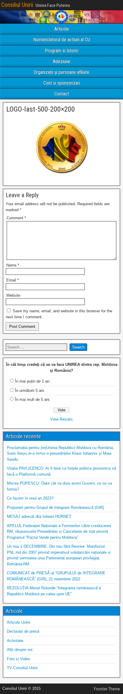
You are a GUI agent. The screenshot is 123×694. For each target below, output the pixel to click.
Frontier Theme (107, 689)
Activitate (15, 640)
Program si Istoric (62, 51)
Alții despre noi (20, 649)
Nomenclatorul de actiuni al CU (61, 39)
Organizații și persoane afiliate (61, 72)
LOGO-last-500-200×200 (40, 109)
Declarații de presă (23, 631)
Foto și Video (18, 659)
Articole (61, 29)
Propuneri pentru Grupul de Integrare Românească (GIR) (55, 507)
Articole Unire (18, 622)
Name (12, 265)
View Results (61, 419)
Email (12, 280)
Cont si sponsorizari (61, 83)
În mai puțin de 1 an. (32, 381)
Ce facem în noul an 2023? (30, 498)
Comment (16, 218)
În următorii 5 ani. (30, 390)
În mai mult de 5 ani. (32, 399)
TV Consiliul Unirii (22, 668)
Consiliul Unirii (17, 4)
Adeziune (61, 61)
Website (13, 295)
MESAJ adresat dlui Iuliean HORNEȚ (39, 516)
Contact (61, 94)
